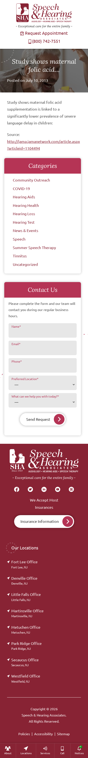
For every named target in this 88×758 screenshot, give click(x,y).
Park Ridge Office (26, 645)
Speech (19, 239)
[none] (8, 750)
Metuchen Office (25, 629)
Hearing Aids (24, 197)
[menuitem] (8, 750)
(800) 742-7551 (46, 41)
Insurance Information (40, 521)
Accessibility (43, 734)
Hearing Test (24, 222)
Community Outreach (31, 180)
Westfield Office (25, 678)
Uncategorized (25, 264)
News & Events (25, 230)
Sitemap (63, 734)
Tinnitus (20, 256)
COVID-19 (21, 188)
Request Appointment (46, 33)
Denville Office (24, 580)
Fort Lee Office (24, 564)
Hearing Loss (24, 214)
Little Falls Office (26, 596)
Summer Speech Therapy (34, 247)
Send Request (38, 419)
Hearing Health (26, 205)
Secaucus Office (25, 662)
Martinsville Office (27, 613)
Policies (24, 734)
